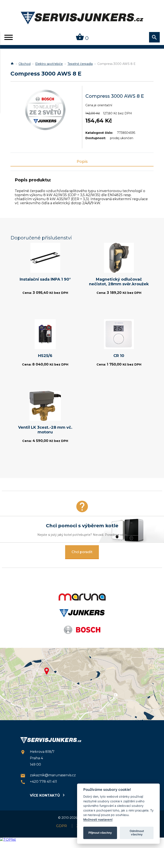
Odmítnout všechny (137, 832)
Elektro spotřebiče (49, 64)
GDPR (61, 826)
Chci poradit (82, 552)
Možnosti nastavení (98, 819)
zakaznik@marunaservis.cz (48, 775)
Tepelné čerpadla (80, 64)
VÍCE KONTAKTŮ (47, 795)
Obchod (25, 64)
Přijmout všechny (100, 832)
